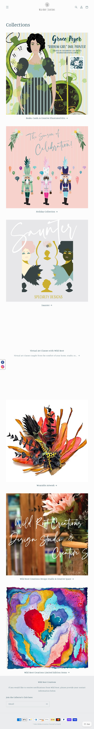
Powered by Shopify (55, 724)
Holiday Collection (45, 211)
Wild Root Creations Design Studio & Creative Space (45, 578)
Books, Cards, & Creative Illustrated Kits (45, 118)
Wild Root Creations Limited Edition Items (45, 672)
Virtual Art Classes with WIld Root (47, 350)
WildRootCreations (43, 724)
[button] (7, 7)
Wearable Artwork (45, 485)
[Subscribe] (46, 704)
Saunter (46, 305)
